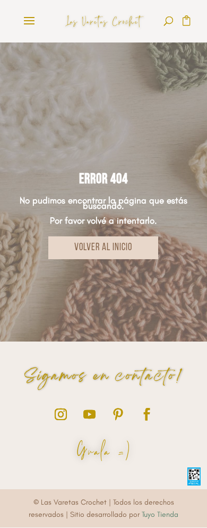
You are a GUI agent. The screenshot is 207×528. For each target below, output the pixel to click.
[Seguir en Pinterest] (118, 414)
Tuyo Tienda (160, 514)
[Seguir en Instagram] (60, 414)
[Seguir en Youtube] (89, 414)
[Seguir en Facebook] (146, 414)
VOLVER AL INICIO (103, 248)
